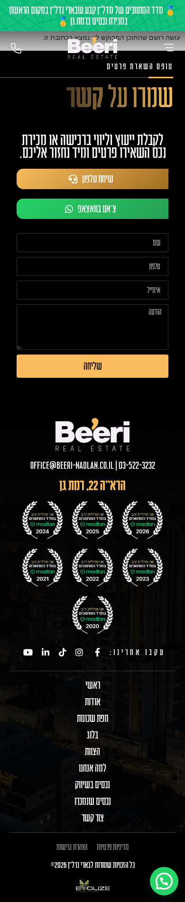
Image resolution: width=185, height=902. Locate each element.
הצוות (92, 751)
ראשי (92, 685)
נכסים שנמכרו (92, 801)
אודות (93, 702)
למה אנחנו (92, 768)
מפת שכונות (93, 718)
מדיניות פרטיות (113, 846)
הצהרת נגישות (71, 846)
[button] (164, 881)
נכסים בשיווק (92, 785)
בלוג (92, 735)
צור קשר (93, 818)
